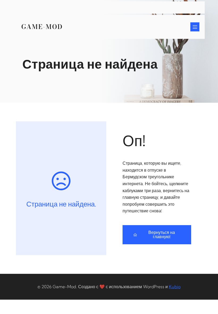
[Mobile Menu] (194, 26)
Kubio (175, 286)
